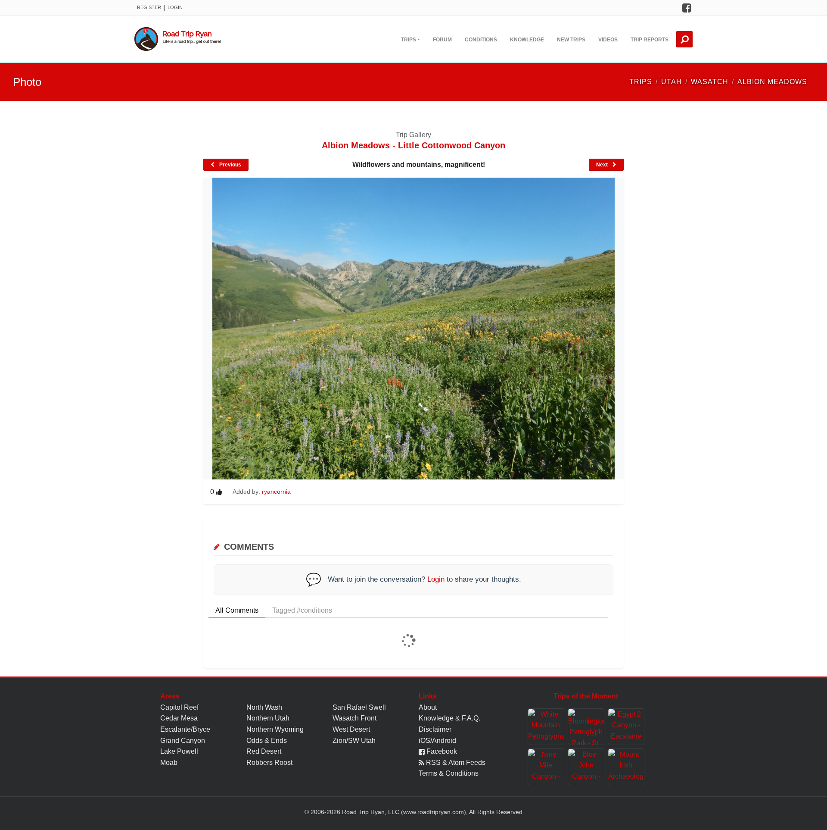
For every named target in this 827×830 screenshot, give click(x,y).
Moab (168, 762)
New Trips (571, 40)
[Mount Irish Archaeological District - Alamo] (626, 767)
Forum (442, 40)
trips (640, 81)
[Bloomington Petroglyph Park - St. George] (586, 726)
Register (149, 7)
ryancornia (276, 491)
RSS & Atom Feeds (454, 762)
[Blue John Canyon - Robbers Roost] (586, 767)
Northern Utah (267, 718)
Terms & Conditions (449, 773)
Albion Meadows (772, 81)
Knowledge (527, 40)
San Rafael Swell (359, 707)
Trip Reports (649, 40)
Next (602, 165)
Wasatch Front (354, 718)
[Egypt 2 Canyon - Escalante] (626, 726)
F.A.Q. (471, 718)
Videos (608, 40)
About (428, 707)
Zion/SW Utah (354, 740)
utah (671, 81)
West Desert (351, 729)
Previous (229, 165)
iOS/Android (437, 740)
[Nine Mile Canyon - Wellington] (546, 767)
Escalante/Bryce (185, 729)
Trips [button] (408, 40)
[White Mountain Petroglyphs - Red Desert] (546, 726)
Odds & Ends (266, 740)
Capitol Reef (179, 707)
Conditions (481, 40)
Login (175, 7)
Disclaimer (435, 729)
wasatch (709, 81)
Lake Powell (179, 751)
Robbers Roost (269, 762)
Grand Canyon (182, 740)
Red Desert (263, 751)
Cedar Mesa (179, 718)
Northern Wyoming (275, 729)
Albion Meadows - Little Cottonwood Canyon (413, 145)
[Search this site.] (684, 39)
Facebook (441, 751)
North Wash (264, 707)
